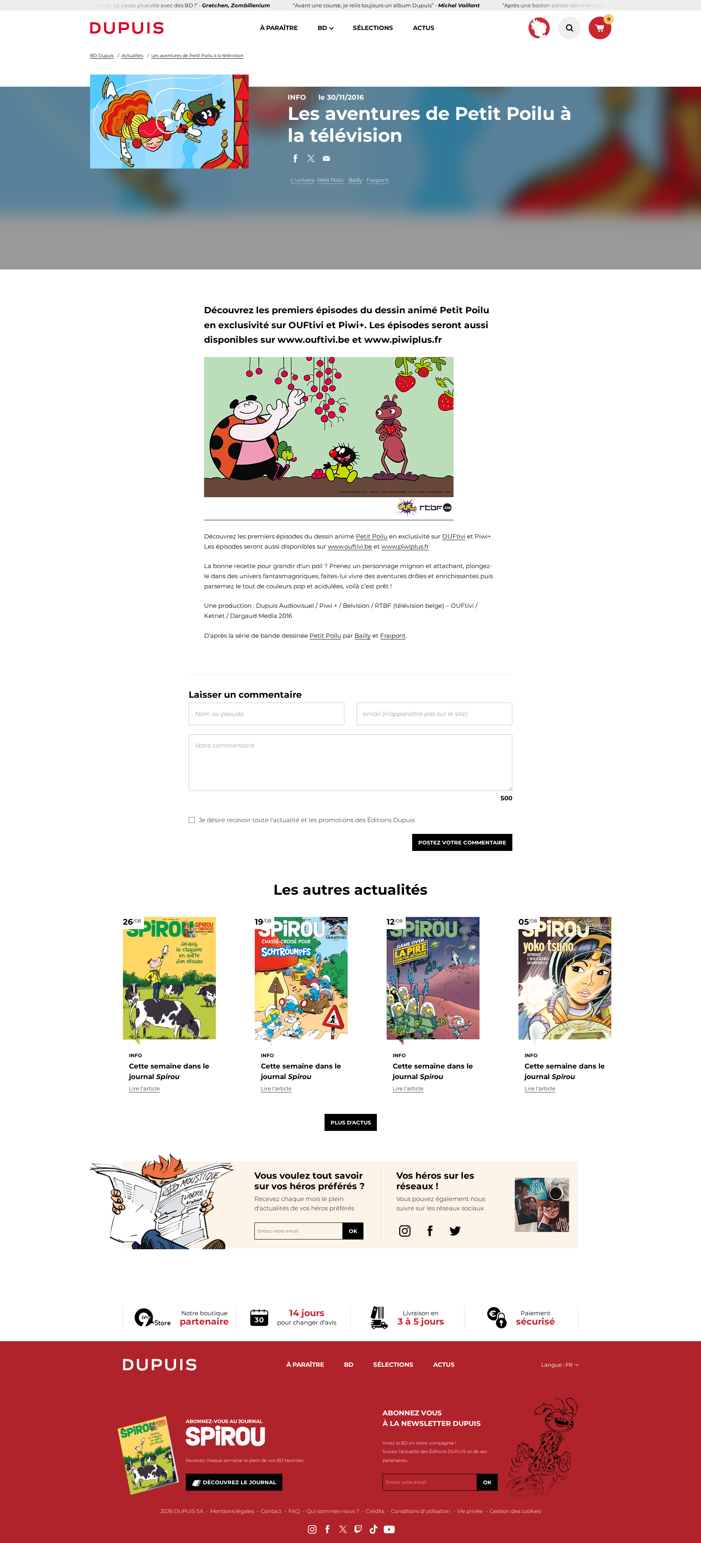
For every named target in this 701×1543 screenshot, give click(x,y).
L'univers (302, 180)
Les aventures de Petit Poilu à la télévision (197, 55)
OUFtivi (453, 536)
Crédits (375, 1511)
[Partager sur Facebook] (295, 158)
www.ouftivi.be (350, 546)
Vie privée (470, 1511)
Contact (271, 1511)
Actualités (132, 55)
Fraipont (378, 180)
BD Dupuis (102, 55)
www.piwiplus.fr (405, 546)
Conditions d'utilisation (420, 1511)
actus (423, 28)
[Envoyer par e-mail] (326, 158)
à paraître (279, 28)
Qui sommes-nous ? (333, 1511)
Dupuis (128, 28)
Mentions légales (232, 1511)
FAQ (294, 1511)
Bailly (355, 180)
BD (322, 28)
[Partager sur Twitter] (310, 158)
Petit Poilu (330, 180)
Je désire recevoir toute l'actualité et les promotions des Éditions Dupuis (307, 820)
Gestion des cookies (515, 1511)
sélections (373, 28)
